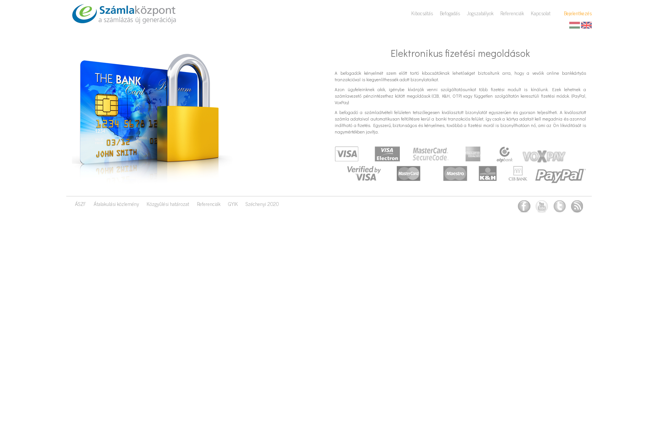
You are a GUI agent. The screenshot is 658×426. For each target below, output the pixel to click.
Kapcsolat (541, 13)
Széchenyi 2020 (262, 203)
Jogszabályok (480, 13)
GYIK (233, 203)
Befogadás (450, 13)
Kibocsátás (422, 13)
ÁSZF (80, 203)
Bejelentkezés (578, 13)
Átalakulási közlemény (116, 203)
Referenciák (512, 13)
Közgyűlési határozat (168, 203)
